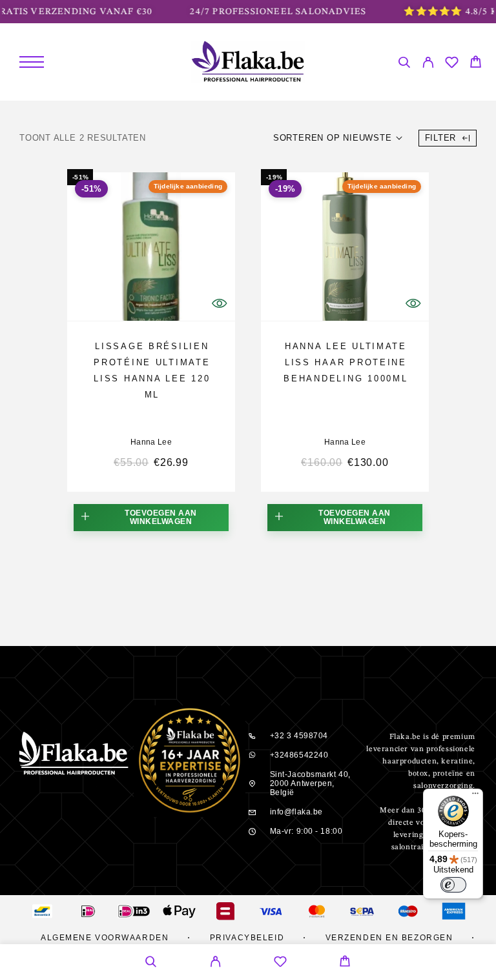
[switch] (453, 885)
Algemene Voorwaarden (105, 937)
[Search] (404, 64)
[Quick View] (219, 303)
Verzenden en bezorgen (389, 937)
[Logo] (248, 62)
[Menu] (31, 62)
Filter (441, 138)
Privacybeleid (247, 937)
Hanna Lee (151, 442)
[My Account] (428, 64)
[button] (151, 517)
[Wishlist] (452, 64)
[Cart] (475, 63)
